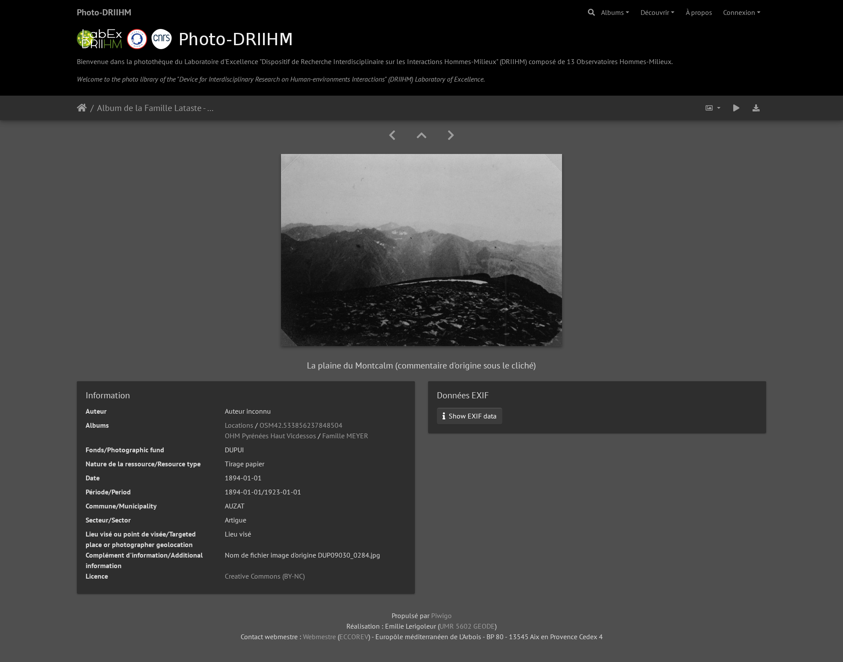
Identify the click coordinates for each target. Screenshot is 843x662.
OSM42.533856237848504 (300, 425)
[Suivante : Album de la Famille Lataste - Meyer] (451, 135)
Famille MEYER (345, 435)
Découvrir (655, 12)
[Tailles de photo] (712, 108)
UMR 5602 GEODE (467, 626)
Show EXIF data (472, 416)
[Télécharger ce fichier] (756, 108)
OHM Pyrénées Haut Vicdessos (270, 435)
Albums (612, 12)
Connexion (739, 12)
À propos (699, 12)
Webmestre (319, 636)
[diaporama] (736, 108)
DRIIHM (513, 61)
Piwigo (441, 615)
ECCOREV (353, 636)
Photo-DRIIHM (104, 12)
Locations (239, 425)
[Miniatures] (421, 135)
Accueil (82, 108)
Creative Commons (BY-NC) (265, 576)
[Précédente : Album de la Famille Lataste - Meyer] (392, 135)
